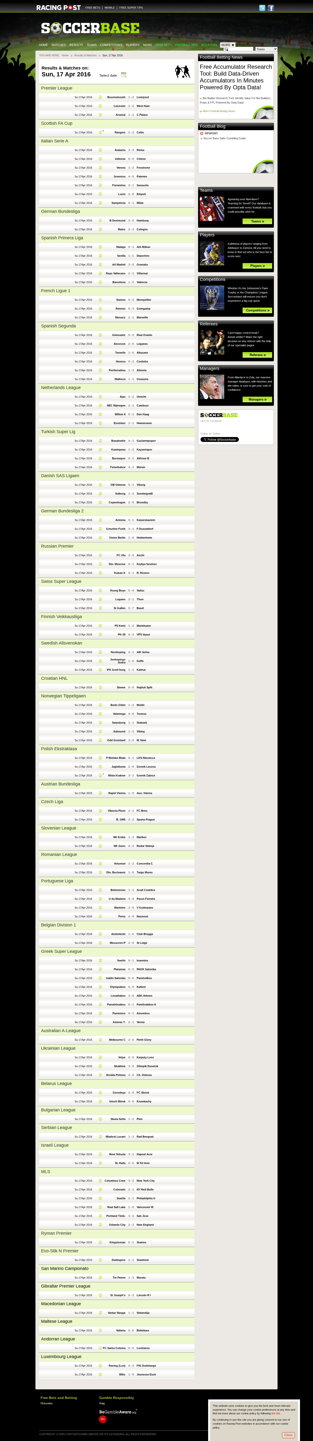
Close (288, 1435)
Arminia (120, 520)
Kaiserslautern (146, 520)
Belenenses (118, 889)
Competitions (111, 45)
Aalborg (120, 493)
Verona (121, 167)
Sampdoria (118, 202)
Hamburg (143, 220)
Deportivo (143, 255)
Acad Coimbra (146, 889)
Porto (121, 916)
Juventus (119, 176)
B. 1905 (120, 819)
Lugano (120, 599)
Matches (59, 45)
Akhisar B (143, 458)
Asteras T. (119, 1022)
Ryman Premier (56, 1233)
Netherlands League (61, 387)
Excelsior (119, 423)
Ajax (122, 396)
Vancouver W (145, 1207)
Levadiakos (118, 995)
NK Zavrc (119, 845)
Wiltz (122, 1374)
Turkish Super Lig (58, 431)
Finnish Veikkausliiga (61, 616)
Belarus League (56, 1083)
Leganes (142, 343)
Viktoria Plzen (116, 810)
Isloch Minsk (117, 1101)
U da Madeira (117, 898)
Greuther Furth (115, 528)
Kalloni (141, 986)
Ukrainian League (58, 1048)
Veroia (141, 1022)
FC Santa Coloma (114, 1348)
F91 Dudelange (146, 1365)
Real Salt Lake (116, 1207)
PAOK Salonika (146, 969)
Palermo (142, 176)
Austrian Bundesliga (60, 784)
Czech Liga (52, 801)
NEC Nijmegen (116, 405)
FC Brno (142, 810)
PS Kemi (120, 625)
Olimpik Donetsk (147, 1066)
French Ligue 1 (55, 290)
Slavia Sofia (118, 1119)
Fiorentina (118, 185)
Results (76, 45)
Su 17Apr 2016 (83, 97)
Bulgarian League (58, 1109)
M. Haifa (120, 1163)
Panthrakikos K (146, 1004)
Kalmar (141, 669)
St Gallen (119, 608)
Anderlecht (118, 934)
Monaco (120, 317)
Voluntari (119, 863)
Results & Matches (85, 55)
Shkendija (143, 1312)
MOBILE (110, 7)
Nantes (120, 299)
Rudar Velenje (145, 845)
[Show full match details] (100, 97)
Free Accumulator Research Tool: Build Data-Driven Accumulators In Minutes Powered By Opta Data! (236, 77)
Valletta (120, 1330)
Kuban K (119, 572)
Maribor (141, 837)
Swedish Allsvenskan (61, 643)
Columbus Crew (115, 1180)
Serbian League (56, 1127)
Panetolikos (144, 978)
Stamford (143, 1259)
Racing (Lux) (117, 1365)
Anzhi (140, 555)
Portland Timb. (115, 1215)
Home (43, 45)
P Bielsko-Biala (115, 757)
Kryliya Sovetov (147, 564)
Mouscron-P (117, 942)
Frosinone (143, 167)
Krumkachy (144, 1101)
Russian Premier (57, 546)
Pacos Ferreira (146, 898)
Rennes (120, 308)
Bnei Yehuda (117, 1154)
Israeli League (55, 1145)
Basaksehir (118, 440)
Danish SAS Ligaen (60, 475)
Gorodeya (119, 1092)
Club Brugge (145, 934)
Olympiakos (117, 986)
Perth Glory (144, 1039)
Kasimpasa (118, 449)
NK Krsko (119, 837)
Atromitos (143, 1013)
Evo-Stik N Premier (59, 1250)
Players (132, 45)
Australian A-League (61, 1030)
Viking (141, 731)
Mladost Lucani (115, 1136)
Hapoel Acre (144, 1154)
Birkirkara (143, 1330)
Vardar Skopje (116, 1312)
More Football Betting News (219, 111)
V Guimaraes (145, 907)
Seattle (121, 1198)
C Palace (142, 114)
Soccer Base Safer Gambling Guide (224, 138)
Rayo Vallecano (115, 273)
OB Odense (118, 484)
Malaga (120, 246)
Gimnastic (118, 335)
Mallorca (120, 379)
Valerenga (119, 713)
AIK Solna (143, 652)
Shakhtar (119, 1066)
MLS (45, 1171)
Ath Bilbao (143, 246)
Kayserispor (144, 449)
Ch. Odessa (144, 1074)
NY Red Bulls (145, 1189)
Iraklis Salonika (115, 978)
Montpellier (144, 299)
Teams (92, 45)
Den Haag (143, 414)
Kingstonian (117, 1242)
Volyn (121, 1057)
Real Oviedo (144, 335)
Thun (140, 599)
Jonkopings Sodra (117, 661)
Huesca (120, 361)
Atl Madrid (118, 264)
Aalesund (119, 731)
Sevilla (121, 255)
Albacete (142, 352)
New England (145, 1224)
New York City (146, 1180)
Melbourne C (117, 1039)
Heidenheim (144, 537)
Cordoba (142, 361)
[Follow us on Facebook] (271, 8)
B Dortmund (117, 220)
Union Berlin (117, 537)
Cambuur (143, 405)
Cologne (142, 229)
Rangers (120, 132)
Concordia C (145, 863)
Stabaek (142, 722)
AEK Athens (144, 995)
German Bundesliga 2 (62, 510)
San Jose (142, 1215)
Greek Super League (61, 951)
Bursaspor (118, 458)
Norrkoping (118, 652)
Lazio (121, 194)
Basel (140, 608)
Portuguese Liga (57, 880)
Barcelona (118, 282)
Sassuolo (143, 185)
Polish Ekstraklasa (59, 748)
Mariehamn (144, 625)
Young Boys (117, 590)
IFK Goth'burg (116, 669)
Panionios (118, 1013)
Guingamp (143, 308)
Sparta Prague (146, 819)
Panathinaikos (116, 1004)
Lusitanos (143, 1348)
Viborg (141, 484)
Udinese (120, 158)
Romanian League (59, 854)
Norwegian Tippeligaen (63, 695)
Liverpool (143, 97)
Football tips (186, 45)
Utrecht (141, 396)
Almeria (141, 370)
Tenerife (120, 352)
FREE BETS (92, 7)
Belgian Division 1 (58, 924)
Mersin (141, 467)
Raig (102, 1403)
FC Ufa (121, 555)
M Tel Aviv (143, 1163)
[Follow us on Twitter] (262, 8)
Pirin (140, 1119)
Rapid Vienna (116, 793)
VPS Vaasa (143, 634)
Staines (141, 1242)
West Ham (143, 105)
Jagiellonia (118, 766)
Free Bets (164, 45)
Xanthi (121, 960)
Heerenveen (144, 423)
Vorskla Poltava (115, 1074)
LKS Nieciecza (146, 757)
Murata (141, 1277)
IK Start (141, 740)
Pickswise (47, 1403)
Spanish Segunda (58, 325)
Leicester (119, 105)
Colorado (119, 1189)
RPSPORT (211, 133)
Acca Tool (209, 45)
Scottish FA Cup (56, 123)
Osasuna (142, 379)
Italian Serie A (54, 140)
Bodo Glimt (118, 704)
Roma (140, 150)
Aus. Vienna (144, 793)
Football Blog (212, 126)
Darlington (118, 1259)
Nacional (142, 916)
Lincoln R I (144, 1295)
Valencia (142, 282)
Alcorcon (119, 343)
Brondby (142, 502)
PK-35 (121, 634)
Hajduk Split (144, 687)
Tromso (141, 713)
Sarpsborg (118, 722)
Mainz (121, 229)
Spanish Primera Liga (62, 237)
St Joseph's (117, 1295)
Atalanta (120, 150)
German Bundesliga (60, 211)
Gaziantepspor (146, 440)
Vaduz (141, 590)
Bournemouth (116, 97)
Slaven (121, 687)
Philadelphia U (146, 1198)
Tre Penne (119, 1277)
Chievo (141, 158)
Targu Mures (145, 872)
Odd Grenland (116, 740)
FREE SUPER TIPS (131, 7)
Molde (141, 704)
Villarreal (142, 273)
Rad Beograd (145, 1136)
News (147, 45)
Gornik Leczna (146, 766)
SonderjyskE (145, 493)
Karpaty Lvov (145, 1057)
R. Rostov (143, 572)
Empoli (141, 194)
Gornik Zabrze (146, 775)
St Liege (142, 942)
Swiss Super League (61, 581)
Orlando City (117, 1224)
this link (275, 1413)
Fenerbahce (117, 467)
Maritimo (119, 907)
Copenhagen (117, 502)
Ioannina (142, 960)
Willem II (120, 414)
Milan (140, 202)
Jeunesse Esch (146, 1374)
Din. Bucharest (115, 872)
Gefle (140, 660)
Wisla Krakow (116, 775)
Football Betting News (221, 57)
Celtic (140, 132)
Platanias (119, 969)
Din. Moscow (117, 564)
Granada (142, 264)
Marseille (142, 317)
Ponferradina (117, 370)
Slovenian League (58, 828)
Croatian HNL (54, 678)
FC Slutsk (143, 1092)
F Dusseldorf (145, 528)
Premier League (56, 88)
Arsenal (120, 114)
